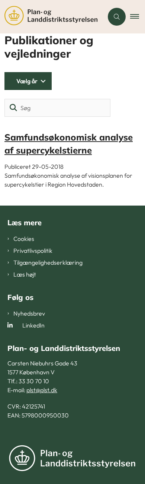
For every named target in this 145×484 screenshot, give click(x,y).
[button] (137, 16)
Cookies (23, 238)
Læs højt (24, 274)
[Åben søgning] (117, 17)
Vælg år (27, 81)
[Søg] (13, 108)
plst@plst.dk (41, 390)
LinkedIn (33, 325)
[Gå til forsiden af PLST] (51, 17)
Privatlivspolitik (32, 250)
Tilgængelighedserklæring (48, 262)
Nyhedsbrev (29, 313)
